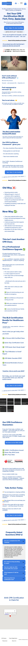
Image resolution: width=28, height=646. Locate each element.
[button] (25, 3)
